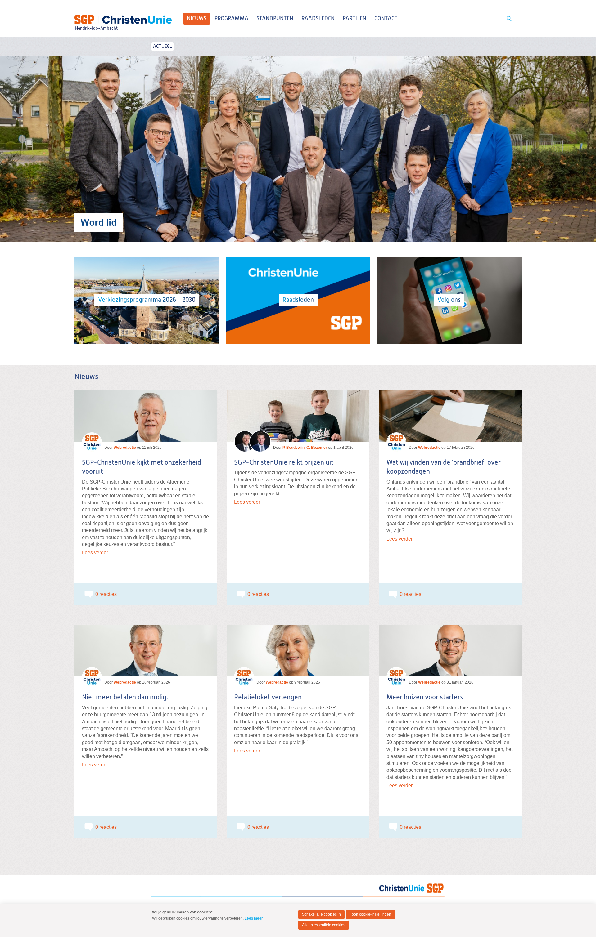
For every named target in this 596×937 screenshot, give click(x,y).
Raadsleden (318, 18)
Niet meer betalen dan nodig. (125, 697)
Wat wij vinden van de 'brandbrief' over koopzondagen (443, 467)
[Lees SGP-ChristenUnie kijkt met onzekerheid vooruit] (145, 416)
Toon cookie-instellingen (370, 914)
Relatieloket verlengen (268, 697)
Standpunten (274, 18)
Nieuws (196, 18)
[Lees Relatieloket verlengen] (298, 650)
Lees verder (95, 552)
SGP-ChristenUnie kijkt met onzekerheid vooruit (141, 467)
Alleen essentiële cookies (323, 925)
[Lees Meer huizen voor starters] (450, 650)
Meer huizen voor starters (424, 697)
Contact (386, 18)
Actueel (162, 46)
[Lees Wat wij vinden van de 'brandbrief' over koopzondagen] (450, 416)
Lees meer (253, 918)
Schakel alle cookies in (321, 914)
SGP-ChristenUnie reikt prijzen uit (283, 462)
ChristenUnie (96, 17)
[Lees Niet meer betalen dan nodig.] (145, 650)
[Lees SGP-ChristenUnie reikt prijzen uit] (298, 416)
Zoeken (509, 19)
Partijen (354, 18)
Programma (231, 18)
